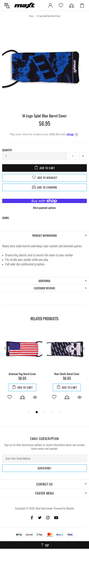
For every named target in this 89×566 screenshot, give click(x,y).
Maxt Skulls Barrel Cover (66, 374)
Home (31, 15)
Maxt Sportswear (24, 5)
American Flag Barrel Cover (22, 374)
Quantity (7, 150)
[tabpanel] (22, 369)
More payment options (44, 208)
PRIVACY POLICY (35, 558)
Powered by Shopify (64, 508)
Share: (6, 218)
